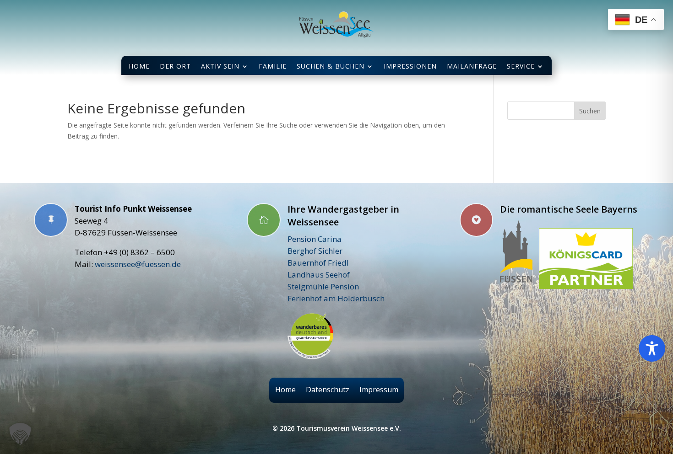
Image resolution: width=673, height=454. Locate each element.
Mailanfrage (472, 66)
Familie (273, 66)
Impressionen (410, 66)
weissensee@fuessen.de (138, 264)
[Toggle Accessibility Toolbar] (652, 348)
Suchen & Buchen (330, 66)
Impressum (378, 390)
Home (139, 66)
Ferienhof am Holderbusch (336, 298)
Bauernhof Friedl (318, 262)
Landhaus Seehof (319, 274)
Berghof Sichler (315, 251)
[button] (20, 434)
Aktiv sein (220, 66)
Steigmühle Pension (323, 286)
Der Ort (175, 66)
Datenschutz (327, 390)
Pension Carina (315, 239)
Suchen (590, 111)
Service (521, 66)
